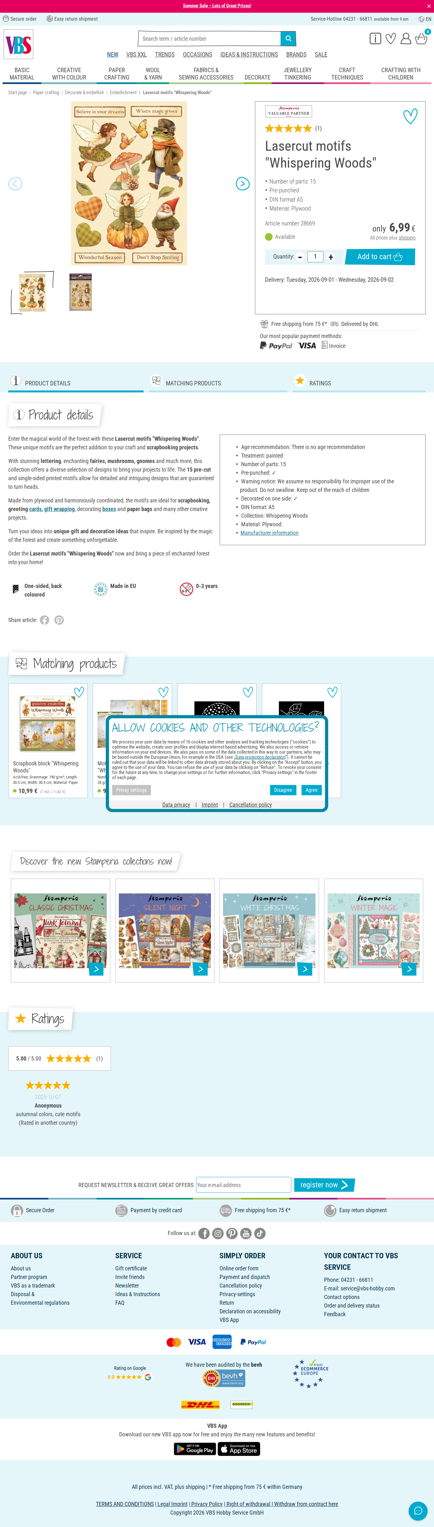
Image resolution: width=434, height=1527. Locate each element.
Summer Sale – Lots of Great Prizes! (217, 6)
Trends (165, 54)
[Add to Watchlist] (410, 116)
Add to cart (374, 256)
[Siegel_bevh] (223, 1377)
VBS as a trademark (33, 1285)
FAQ (120, 1302)
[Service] (375, 38)
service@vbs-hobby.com (368, 1288)
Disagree (283, 790)
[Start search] (288, 38)
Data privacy (176, 804)
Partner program (29, 1277)
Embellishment (123, 92)
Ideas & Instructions (249, 54)
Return (227, 1302)
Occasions (197, 54)
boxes (109, 509)
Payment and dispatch (245, 1277)
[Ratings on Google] (130, 1373)
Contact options (342, 1297)
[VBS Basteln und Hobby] (18, 44)
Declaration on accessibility (250, 1311)
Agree (312, 790)
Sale (321, 54)
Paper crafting (46, 92)
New (112, 54)
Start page (17, 92)
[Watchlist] (390, 38)
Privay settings (131, 790)
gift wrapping (59, 509)
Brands (296, 54)
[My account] (406, 38)
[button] (15, 183)
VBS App (229, 1319)
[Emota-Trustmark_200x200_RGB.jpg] (310, 1373)
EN (428, 19)
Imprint (210, 804)
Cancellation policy (241, 1285)
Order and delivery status (352, 1305)
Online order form (239, 1268)
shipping (407, 238)
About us (21, 1268)
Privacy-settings (237, 1294)
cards (35, 509)
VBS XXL (136, 54)
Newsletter (127, 1285)
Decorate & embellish (84, 92)
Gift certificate (131, 1268)
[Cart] (421, 38)
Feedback (335, 1314)
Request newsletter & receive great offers (135, 1185)
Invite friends (130, 1277)
